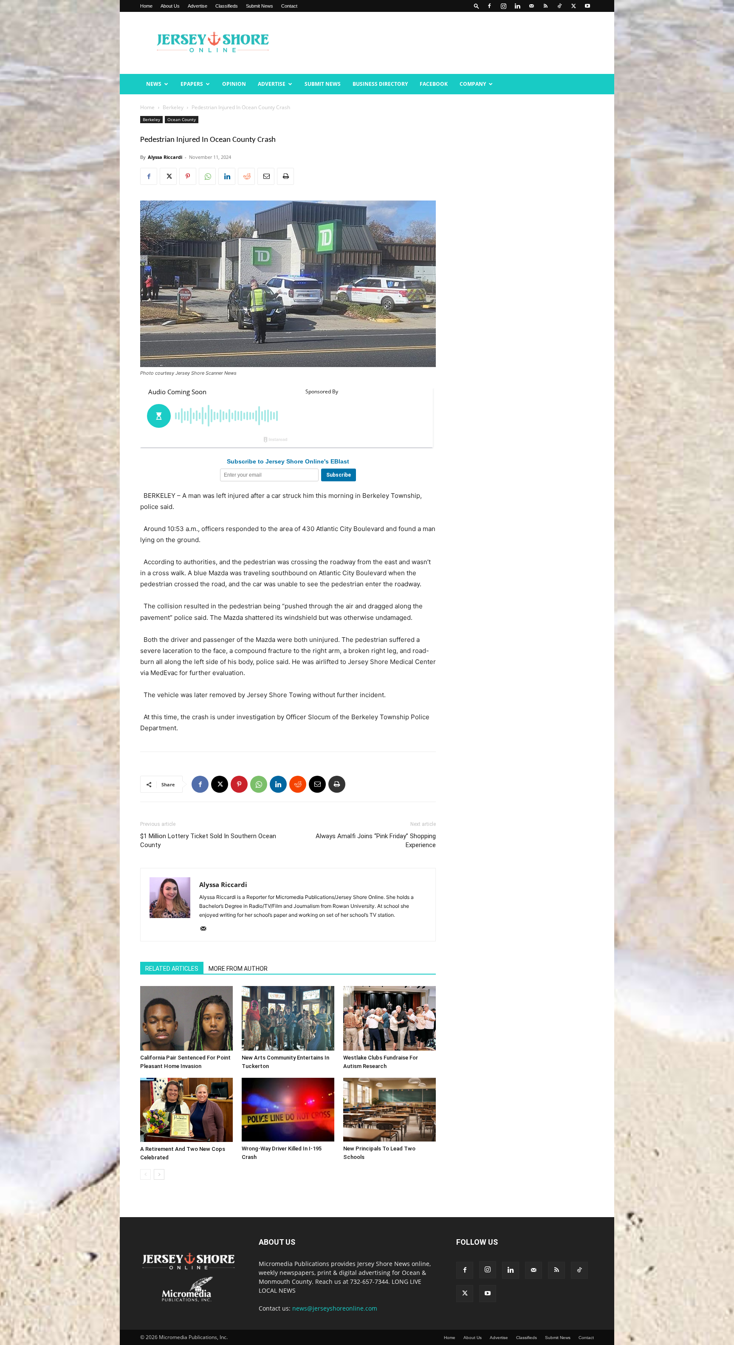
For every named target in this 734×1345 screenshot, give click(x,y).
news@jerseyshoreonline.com (334, 1308)
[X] (573, 6)
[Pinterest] (187, 176)
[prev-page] (145, 1174)
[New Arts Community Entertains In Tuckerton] (288, 1018)
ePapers (192, 84)
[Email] (265, 176)
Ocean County (181, 119)
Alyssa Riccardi (165, 157)
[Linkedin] (517, 6)
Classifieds (226, 5)
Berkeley (173, 107)
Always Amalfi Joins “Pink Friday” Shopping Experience (376, 840)
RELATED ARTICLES (171, 968)
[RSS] (545, 6)
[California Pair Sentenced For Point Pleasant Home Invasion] (186, 1018)
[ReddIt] (246, 176)
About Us (170, 5)
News (153, 84)
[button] (476, 6)
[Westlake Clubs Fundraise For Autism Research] (389, 1018)
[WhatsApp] (207, 176)
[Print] (285, 176)
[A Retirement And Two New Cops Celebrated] (186, 1110)
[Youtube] (587, 6)
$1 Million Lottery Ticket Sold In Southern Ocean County (208, 840)
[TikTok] (559, 6)
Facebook (434, 84)
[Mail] (531, 6)
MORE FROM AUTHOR (238, 968)
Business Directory (380, 84)
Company (473, 84)
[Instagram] (503, 6)
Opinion (234, 84)
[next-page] (159, 1174)
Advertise (197, 5)
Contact (289, 5)
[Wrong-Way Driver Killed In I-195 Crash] (288, 1110)
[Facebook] (489, 6)
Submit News (259, 5)
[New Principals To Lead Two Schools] (389, 1110)
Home (146, 5)
